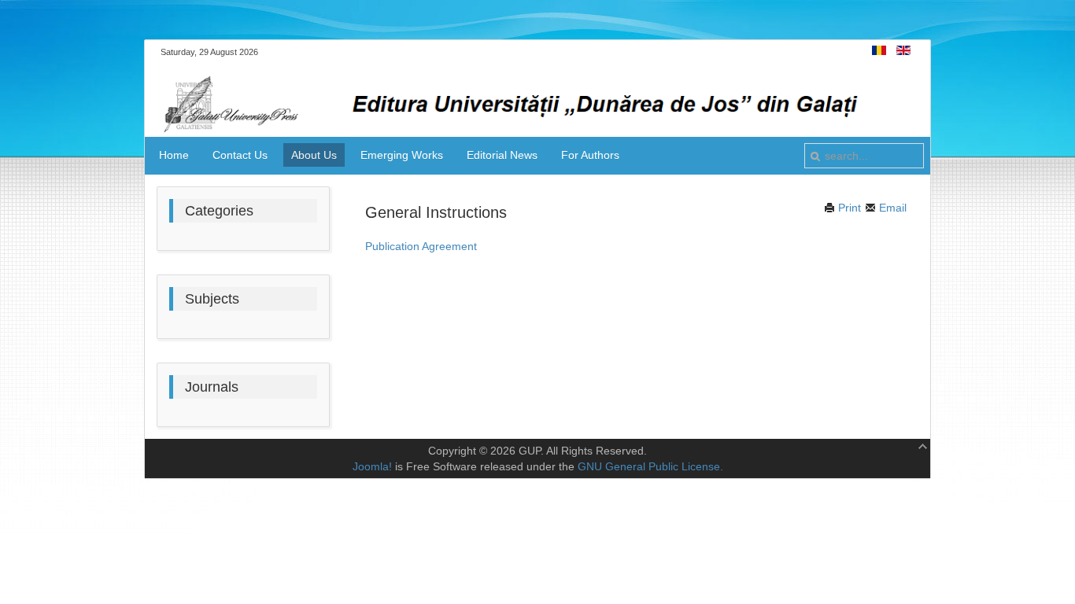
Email (891, 207)
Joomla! (372, 466)
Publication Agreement (421, 246)
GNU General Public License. (650, 466)
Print (848, 207)
